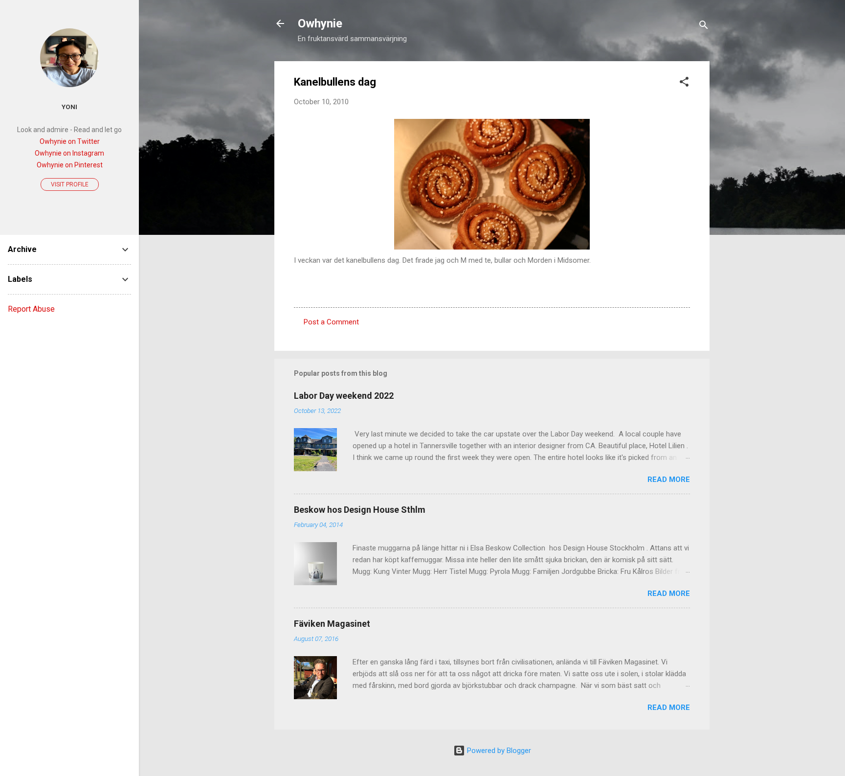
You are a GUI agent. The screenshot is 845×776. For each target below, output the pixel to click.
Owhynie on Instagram (69, 153)
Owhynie (320, 23)
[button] (684, 83)
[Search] (704, 27)
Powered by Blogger (498, 750)
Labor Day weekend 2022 (344, 395)
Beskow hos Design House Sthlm (359, 509)
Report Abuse (31, 309)
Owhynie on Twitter (70, 141)
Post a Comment (331, 322)
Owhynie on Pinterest (70, 165)
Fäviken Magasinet (332, 623)
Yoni (69, 107)
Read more (668, 479)
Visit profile (70, 184)
